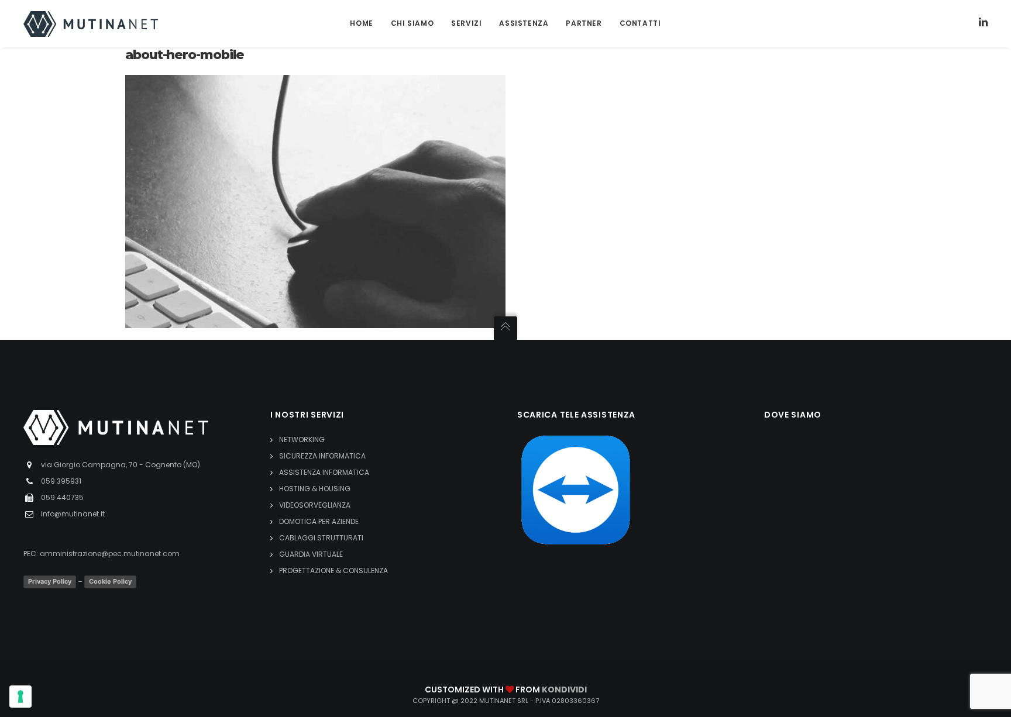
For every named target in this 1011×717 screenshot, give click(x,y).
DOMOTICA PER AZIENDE (319, 521)
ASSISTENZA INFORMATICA (324, 472)
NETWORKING (302, 439)
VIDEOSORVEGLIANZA (314, 505)
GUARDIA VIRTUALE (311, 554)
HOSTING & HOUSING (314, 489)
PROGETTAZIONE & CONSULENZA (333, 570)
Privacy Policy (49, 581)
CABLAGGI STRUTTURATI (321, 538)
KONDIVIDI (564, 689)
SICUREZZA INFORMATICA (322, 456)
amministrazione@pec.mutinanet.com (110, 554)
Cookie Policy (110, 581)
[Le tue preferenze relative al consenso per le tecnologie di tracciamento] (20, 696)
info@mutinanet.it (73, 514)
